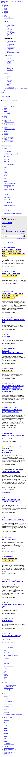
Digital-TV (9, 34)
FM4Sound (7, 113)
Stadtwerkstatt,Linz (9, 247)
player (5, 108)
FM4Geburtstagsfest (9, 185)
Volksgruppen (10, 87)
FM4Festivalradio (8, 186)
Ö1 (7, 67)
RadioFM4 (10, 70)
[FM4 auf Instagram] (9, 120)
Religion (9, 86)
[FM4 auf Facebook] (9, 122)
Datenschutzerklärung (9, 748)
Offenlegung (7, 750)
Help (8, 84)
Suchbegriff (3, 144)
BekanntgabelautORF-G (10, 752)
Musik (5, 171)
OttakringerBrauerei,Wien (11, 407)
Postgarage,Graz (8, 291)
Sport (5, 15)
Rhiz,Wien (7, 602)
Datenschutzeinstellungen (10, 749)
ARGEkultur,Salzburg (9, 271)
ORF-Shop (9, 31)
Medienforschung (11, 44)
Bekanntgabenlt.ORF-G (13, 52)
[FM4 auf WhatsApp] (9, 124)
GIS (8, 35)
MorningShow (7, 151)
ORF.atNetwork (8, 717)
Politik (5, 172)
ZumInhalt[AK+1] (5, 1)
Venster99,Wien (8, 433)
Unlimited (6, 162)
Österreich (6, 12)
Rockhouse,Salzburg (9, 517)
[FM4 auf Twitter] (8, 140)
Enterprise (9, 42)
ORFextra (9, 29)
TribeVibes (6, 159)
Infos (5, 192)
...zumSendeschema (9, 164)
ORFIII (8, 63)
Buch (5, 177)
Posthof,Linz (7, 497)
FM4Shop (6, 210)
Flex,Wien (7, 335)
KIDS (5, 8)
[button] (12, 106)
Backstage (9, 27)
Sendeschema (7, 197)
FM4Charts (7, 187)
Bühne (22, 231)
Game (5, 175)
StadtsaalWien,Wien (9, 348)
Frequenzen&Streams (9, 205)
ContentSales (10, 48)
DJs (15, 231)
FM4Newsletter (8, 202)
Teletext (9, 61)
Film (5, 169)
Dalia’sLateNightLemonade (11, 154)
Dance (5, 115)
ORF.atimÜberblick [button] (9, 18)
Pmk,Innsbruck (8, 537)
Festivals (22, 233)
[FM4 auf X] (7, 123)
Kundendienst (10, 25)
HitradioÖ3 (10, 68)
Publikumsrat (10, 49)
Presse (8, 45)
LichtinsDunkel (11, 32)
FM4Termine (7, 223)
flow (5, 109)
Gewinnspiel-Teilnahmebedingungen (13, 213)
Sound (5, 9)
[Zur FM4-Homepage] (4, 92)
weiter (11, 242)
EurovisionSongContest (10, 183)
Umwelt (6, 174)
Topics (5, 167)
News (5, 16)
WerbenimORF (11, 47)
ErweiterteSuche (21, 238)
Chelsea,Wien (8, 633)
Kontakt (6, 194)
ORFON (6, 6)
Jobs (8, 51)
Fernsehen (6, 5)
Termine (6, 118)
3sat (8, 64)
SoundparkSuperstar (9, 189)
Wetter (5, 13)
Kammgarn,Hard (8, 556)
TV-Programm (10, 60)
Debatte (6, 11)
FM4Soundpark (8, 200)
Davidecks (6, 156)
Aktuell (5, 181)
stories (5, 111)
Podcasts (6, 116)
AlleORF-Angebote (9, 744)
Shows (5, 148)
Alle (7, 231)
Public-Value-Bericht (12, 24)
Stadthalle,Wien (8, 368)
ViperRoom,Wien (8, 383)
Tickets (8, 28)
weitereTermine (6, 492)
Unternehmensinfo (11, 41)
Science (9, 83)
